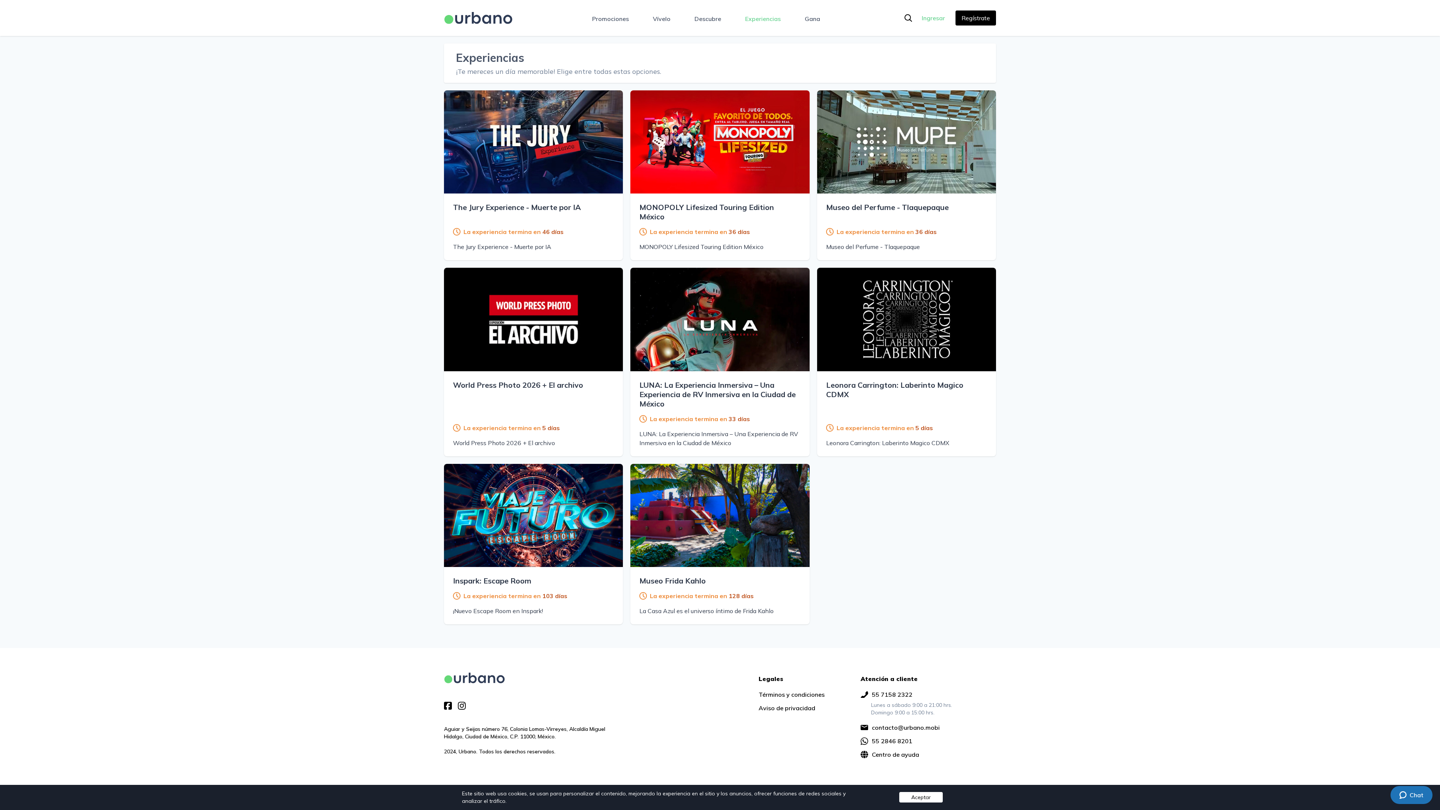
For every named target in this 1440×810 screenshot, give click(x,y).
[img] (474, 678)
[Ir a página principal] (478, 18)
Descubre (707, 18)
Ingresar (933, 18)
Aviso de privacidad (787, 708)
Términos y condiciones (792, 694)
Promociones (610, 18)
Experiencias (763, 18)
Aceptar (921, 797)
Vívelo (661, 18)
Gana (812, 18)
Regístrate (976, 18)
